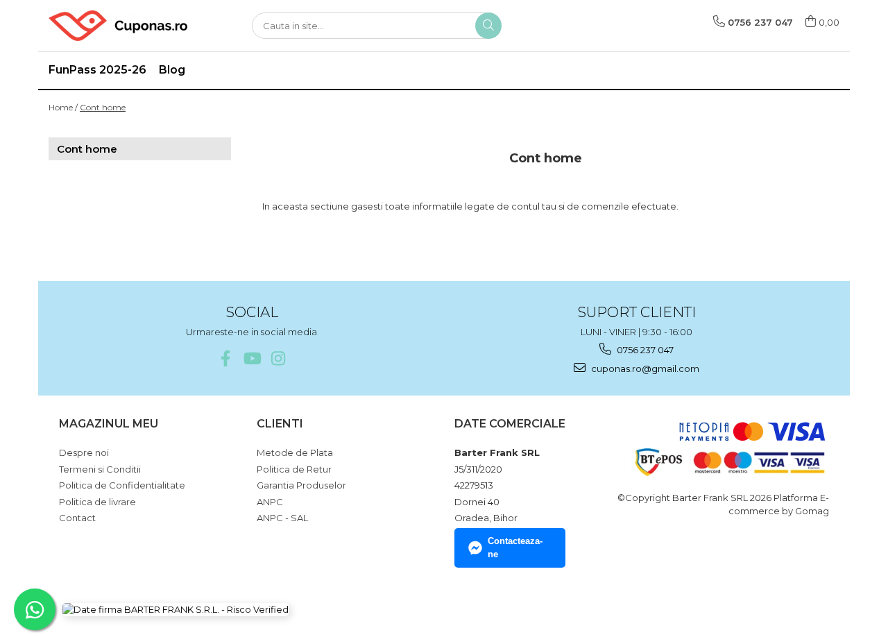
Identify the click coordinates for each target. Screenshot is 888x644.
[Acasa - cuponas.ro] (118, 25)
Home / (63, 107)
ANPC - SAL (282, 517)
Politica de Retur (294, 469)
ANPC (270, 501)
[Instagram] (278, 358)
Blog (172, 69)
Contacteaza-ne (515, 547)
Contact (77, 517)
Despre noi (84, 452)
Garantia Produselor (301, 485)
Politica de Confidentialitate (122, 485)
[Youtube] (251, 358)
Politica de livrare (97, 501)
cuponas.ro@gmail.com (644, 368)
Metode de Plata (295, 452)
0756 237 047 (644, 349)
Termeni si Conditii (100, 469)
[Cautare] (488, 25)
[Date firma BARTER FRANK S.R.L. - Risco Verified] (175, 609)
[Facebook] (225, 358)
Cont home (103, 107)
